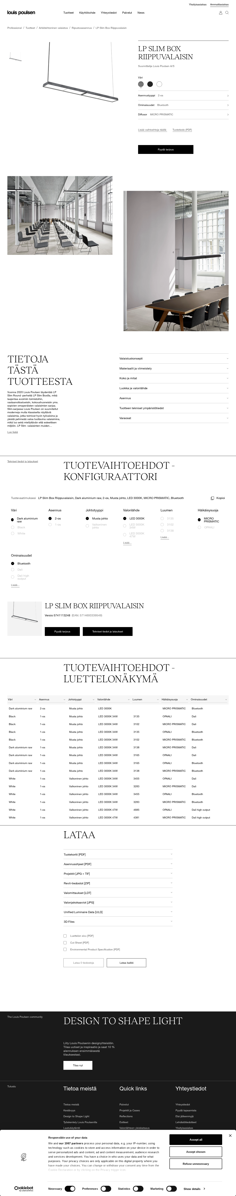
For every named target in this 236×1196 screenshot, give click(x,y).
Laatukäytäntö (71, 1127)
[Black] (150, 84)
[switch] (106, 1189)
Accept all (196, 1139)
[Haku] (227, 16)
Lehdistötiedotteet (186, 1122)
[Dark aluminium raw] (141, 84)
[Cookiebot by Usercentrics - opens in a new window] (24, 1189)
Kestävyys (69, 1110)
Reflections (126, 1116)
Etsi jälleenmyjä (185, 1116)
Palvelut (124, 1104)
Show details (192, 1188)
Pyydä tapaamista (186, 1110)
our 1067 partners (71, 1143)
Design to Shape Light (76, 1116)
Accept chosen (195, 1151)
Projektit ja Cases (129, 1110)
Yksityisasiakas (197, 4)
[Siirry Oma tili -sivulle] (221, 16)
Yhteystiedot (183, 1104)
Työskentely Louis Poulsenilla (80, 1122)
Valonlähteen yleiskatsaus (134, 1127)
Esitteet (123, 1122)
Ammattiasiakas (219, 4)
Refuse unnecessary (196, 1163)
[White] (159, 84)
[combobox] (22, 700)
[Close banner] (230, 1135)
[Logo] (21, 13)
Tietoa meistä (71, 1104)
